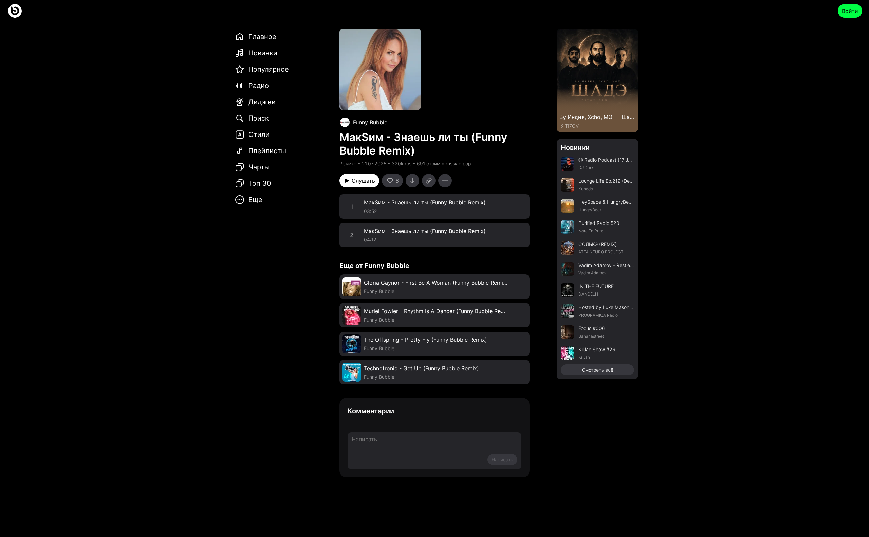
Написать (502, 459)
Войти (850, 10)
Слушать (363, 180)
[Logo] (15, 11)
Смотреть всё (597, 370)
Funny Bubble (370, 122)
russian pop (458, 163)
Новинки (575, 148)
